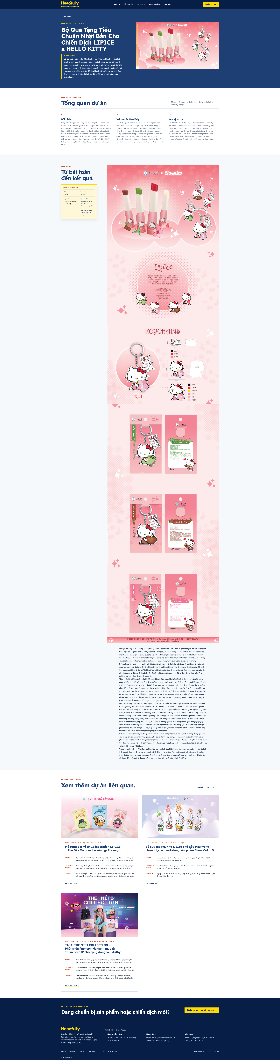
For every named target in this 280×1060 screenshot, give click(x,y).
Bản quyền (128, 4)
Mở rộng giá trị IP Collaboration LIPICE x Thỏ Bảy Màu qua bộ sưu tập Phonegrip (93, 848)
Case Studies (154, 4)
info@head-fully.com (199, 1051)
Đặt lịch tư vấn (210, 4)
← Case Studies (66, 16)
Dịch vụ (117, 4)
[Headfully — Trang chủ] (70, 4)
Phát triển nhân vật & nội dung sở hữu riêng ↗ (86, 212)
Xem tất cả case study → (206, 787)
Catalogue (141, 4)
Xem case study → (72, 883)
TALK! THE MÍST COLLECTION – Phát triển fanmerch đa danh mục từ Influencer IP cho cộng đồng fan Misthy (93, 948)
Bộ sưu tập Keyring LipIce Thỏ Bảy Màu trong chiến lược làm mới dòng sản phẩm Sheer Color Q (180, 848)
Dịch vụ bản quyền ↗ (86, 207)
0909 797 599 (214, 1051)
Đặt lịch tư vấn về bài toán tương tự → (201, 1010)
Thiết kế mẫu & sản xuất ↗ (86, 202)
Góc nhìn (167, 4)
